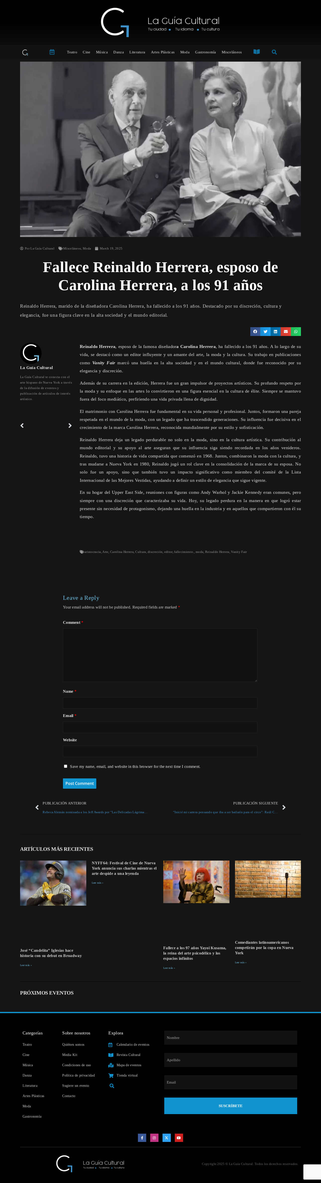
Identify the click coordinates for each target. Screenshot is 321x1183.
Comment (73, 622)
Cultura (140, 552)
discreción (155, 552)
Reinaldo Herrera (217, 552)
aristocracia (93, 552)
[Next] (59, 426)
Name (69, 691)
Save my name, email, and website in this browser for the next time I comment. (135, 766)
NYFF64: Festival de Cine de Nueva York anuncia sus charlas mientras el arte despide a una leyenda (124, 868)
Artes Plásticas (163, 52)
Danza (118, 52)
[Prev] (33, 426)
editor (168, 552)
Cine (86, 52)
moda (199, 552)
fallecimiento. (184, 552)
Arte (105, 552)
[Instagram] (154, 1138)
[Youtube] (179, 1138)
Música (102, 52)
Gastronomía (205, 52)
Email (69, 716)
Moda (185, 52)
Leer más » (26, 965)
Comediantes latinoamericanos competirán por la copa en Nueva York (264, 947)
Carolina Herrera (122, 552)
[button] (255, 331)
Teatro (72, 52)
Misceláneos (232, 52)
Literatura (137, 52)
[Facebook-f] (142, 1138)
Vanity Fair (239, 552)
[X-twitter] (167, 1138)
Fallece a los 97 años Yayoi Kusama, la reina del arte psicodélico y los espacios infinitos (194, 953)
